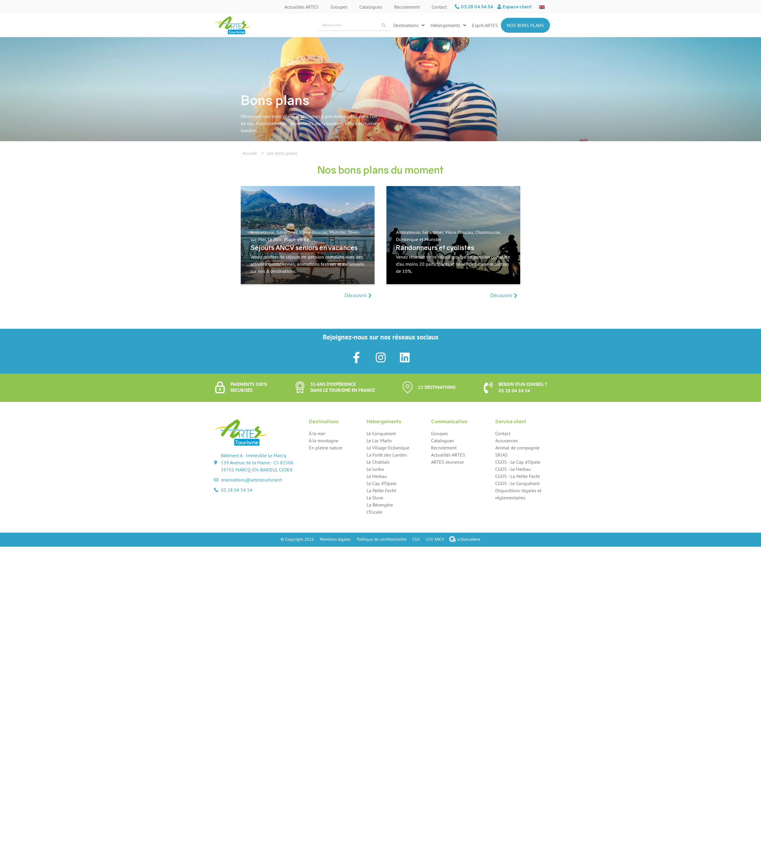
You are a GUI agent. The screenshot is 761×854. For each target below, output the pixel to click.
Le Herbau (377, 476)
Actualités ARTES (301, 7)
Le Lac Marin (379, 440)
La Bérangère (380, 505)
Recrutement (407, 7)
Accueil (249, 153)
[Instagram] (380, 357)
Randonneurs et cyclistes (435, 247)
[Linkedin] (404, 357)
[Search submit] (383, 25)
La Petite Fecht (381, 490)
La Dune (375, 498)
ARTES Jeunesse (447, 462)
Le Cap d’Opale (382, 483)
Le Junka (375, 469)
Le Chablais (378, 462)
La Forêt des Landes (387, 455)
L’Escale (374, 512)
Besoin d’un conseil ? (523, 384)
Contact (439, 7)
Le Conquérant (381, 433)
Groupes (339, 7)
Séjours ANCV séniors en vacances (304, 247)
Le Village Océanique (388, 448)
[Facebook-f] (356, 357)
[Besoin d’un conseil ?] (488, 388)
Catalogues (370, 7)
